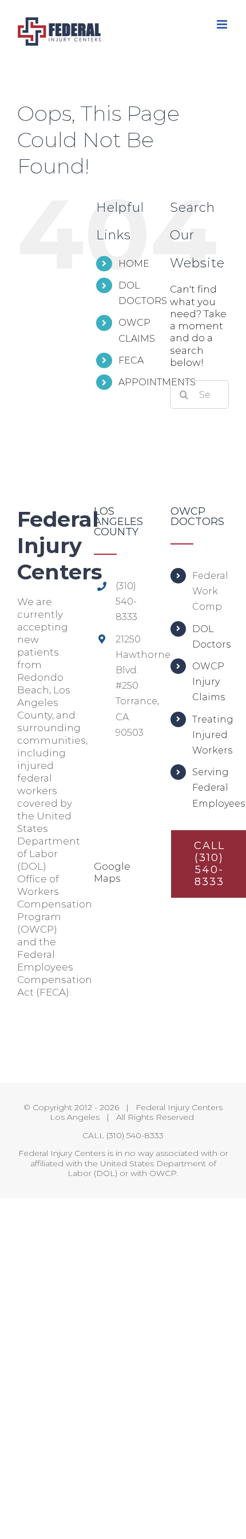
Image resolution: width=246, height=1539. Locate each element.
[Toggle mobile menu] (223, 24)
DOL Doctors (210, 637)
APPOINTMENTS (157, 382)
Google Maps (112, 872)
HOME (133, 263)
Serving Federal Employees (210, 787)
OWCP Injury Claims (208, 682)
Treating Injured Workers (210, 735)
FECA (131, 360)
